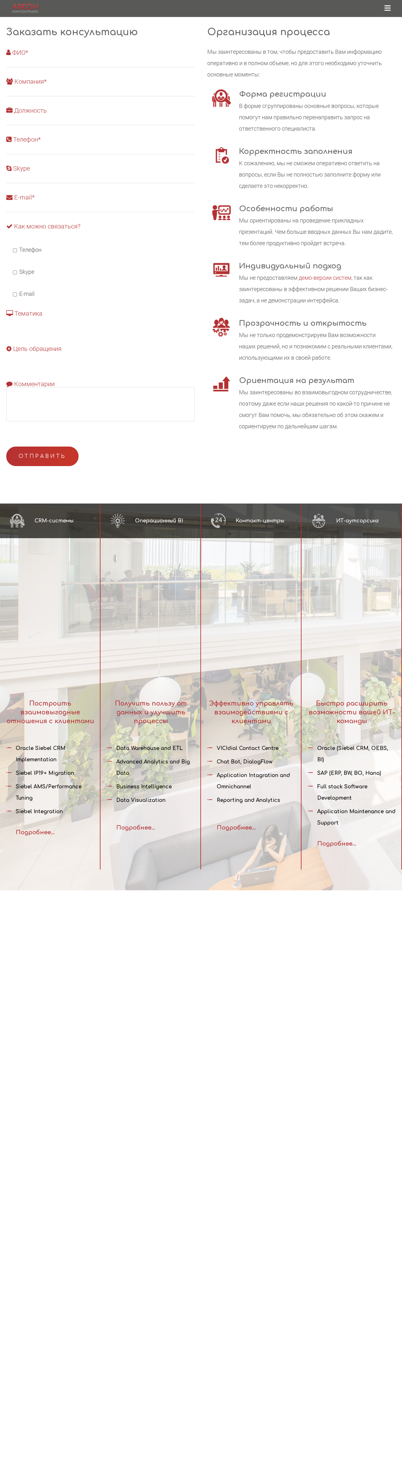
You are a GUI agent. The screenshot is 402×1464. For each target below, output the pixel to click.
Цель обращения (37, 348)
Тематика (27, 313)
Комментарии (34, 384)
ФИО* (19, 52)
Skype (21, 168)
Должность (30, 110)
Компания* (29, 81)
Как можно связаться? (46, 226)
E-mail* (24, 197)
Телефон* (26, 139)
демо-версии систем (325, 277)
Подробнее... (35, 832)
